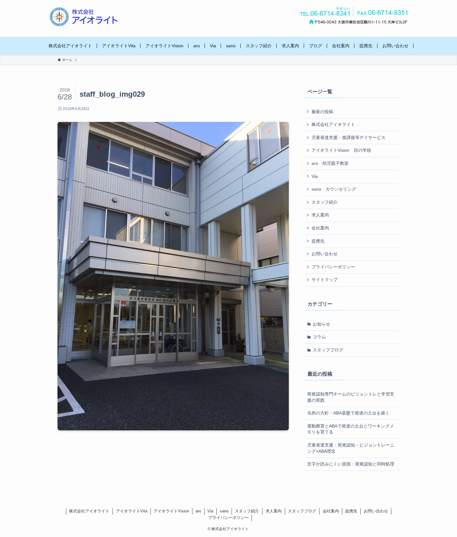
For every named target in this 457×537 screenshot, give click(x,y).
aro (198, 511)
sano (224, 511)
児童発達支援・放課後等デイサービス (348, 137)
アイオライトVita (131, 511)
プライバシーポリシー (333, 266)
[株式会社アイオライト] (84, 16)
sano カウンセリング (334, 189)
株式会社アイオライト (333, 124)
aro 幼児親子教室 (330, 163)
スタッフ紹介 (325, 202)
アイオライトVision (171, 511)
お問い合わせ (325, 253)
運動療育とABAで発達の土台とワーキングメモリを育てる (350, 429)
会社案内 (320, 227)
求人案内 (320, 214)
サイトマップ (325, 279)
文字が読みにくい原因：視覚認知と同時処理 (350, 463)
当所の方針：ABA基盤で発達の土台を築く (348, 412)
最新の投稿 (322, 111)
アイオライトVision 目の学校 (341, 150)
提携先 (318, 240)
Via (315, 176)
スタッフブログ (328, 349)
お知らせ (321, 324)
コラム (319, 336)
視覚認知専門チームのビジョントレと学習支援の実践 (350, 397)
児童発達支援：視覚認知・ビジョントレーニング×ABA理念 (350, 448)
